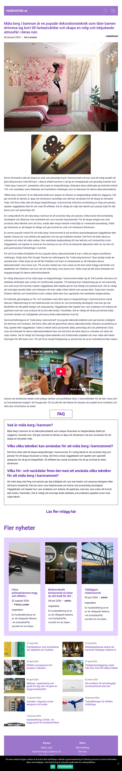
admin (67, 600)
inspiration (17, 609)
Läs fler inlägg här (61, 511)
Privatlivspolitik (65, 767)
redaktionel (112, 36)
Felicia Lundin (21, 604)
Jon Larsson (30, 37)
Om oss (83, 751)
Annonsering (82, 747)
